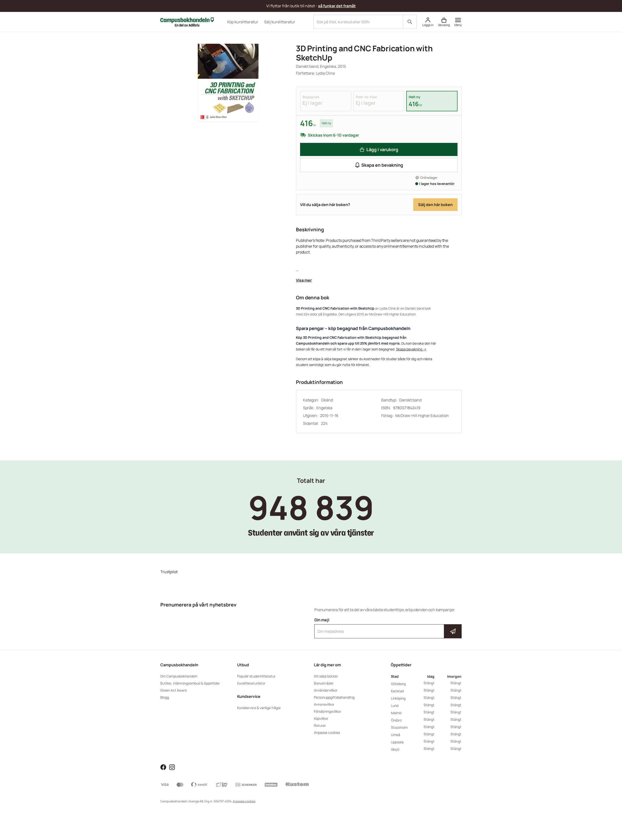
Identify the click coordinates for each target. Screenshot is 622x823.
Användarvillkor (325, 690)
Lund (394, 705)
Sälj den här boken (435, 204)
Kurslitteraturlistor (251, 683)
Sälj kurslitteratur (279, 22)
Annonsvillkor (324, 704)
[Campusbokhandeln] (187, 21)
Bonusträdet (324, 683)
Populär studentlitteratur (256, 676)
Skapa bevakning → (411, 349)
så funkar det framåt (337, 6)
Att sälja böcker (326, 676)
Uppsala (397, 742)
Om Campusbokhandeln (178, 676)
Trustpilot (169, 571)
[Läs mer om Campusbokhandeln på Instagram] (172, 766)
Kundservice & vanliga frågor (259, 707)
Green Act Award (173, 690)
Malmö (396, 712)
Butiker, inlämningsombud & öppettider (190, 683)
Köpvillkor (321, 718)
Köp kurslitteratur (242, 22)
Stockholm (399, 727)
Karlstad (397, 691)
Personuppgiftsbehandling (334, 697)
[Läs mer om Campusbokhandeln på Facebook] (163, 766)
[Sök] (409, 22)
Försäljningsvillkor (327, 711)
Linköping (398, 698)
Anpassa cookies (327, 732)
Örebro (396, 720)
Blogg (164, 697)
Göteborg (398, 683)
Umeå (395, 734)
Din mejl (388, 626)
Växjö (395, 749)
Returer (320, 725)
